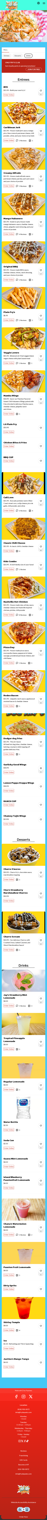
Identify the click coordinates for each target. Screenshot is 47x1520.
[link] (8, 94)
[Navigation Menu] (44, 3)
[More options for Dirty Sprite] (41, 1289)
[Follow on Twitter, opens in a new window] (31, 1397)
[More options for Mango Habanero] (41, 222)
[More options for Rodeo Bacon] (41, 699)
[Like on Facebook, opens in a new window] (16, 1397)
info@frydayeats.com (23, 1412)
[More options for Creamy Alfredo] (41, 176)
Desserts (18, 56)
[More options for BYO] (41, 90)
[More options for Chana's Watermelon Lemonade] (41, 1227)
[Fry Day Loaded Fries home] (11, 5)
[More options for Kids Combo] (41, 565)
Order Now (23, 1517)
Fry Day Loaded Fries (23, 1489)
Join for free (34, 69)
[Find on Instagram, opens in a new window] (23, 1397)
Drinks (28, 56)
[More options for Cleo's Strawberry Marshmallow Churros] (41, 893)
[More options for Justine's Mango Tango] (41, 1362)
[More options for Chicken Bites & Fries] (41, 446)
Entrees (6, 56)
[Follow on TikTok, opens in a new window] (27, 1441)
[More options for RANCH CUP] (41, 804)
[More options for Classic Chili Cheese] (41, 546)
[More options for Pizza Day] (41, 651)
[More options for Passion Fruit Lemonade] (41, 1270)
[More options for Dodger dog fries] (41, 742)
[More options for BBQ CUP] (41, 460)
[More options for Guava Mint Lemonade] (41, 1162)
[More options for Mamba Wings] (41, 399)
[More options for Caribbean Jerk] (41, 131)
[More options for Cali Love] (41, 501)
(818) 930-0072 (24, 1409)
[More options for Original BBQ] (41, 270)
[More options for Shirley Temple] (41, 1326)
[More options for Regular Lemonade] (41, 1085)
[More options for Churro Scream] (41, 940)
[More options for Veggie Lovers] (41, 356)
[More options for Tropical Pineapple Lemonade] (41, 1041)
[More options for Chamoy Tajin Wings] (41, 819)
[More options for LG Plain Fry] (41, 427)
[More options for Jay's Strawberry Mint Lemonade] (41, 998)
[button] (23, 93)
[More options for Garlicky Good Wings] (41, 768)
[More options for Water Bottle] (41, 1125)
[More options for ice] (41, 1344)
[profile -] (38, 3)
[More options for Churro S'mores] (41, 872)
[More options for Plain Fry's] (41, 315)
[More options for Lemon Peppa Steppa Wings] (41, 786)
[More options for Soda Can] (41, 1144)
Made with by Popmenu (17, 1391)
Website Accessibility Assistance (23, 1502)
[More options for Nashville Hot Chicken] (41, 605)
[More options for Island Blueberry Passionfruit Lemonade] (41, 1180)
